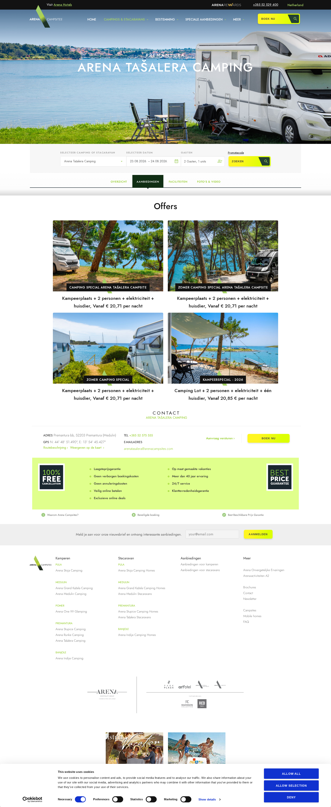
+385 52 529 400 (265, 4)
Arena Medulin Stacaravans (135, 594)
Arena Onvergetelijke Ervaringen (263, 570)
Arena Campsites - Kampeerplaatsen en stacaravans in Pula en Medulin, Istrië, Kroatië (38, 19)
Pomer (60, 606)
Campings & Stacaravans (124, 19)
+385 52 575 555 (141, 435)
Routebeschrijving (54, 447)
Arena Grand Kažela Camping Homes (141, 588)
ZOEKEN (238, 161)
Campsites (249, 610)
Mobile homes (252, 616)
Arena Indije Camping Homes (137, 635)
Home (91, 19)
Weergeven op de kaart (86, 447)
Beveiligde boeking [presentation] (148, 515)
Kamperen (63, 558)
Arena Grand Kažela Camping (74, 588)
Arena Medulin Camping (71, 594)
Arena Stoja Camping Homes (136, 570)
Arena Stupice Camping (71, 629)
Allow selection (291, 785)
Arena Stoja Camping (69, 570)
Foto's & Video (208, 182)
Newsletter (249, 599)
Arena (107, 694)
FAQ (246, 622)
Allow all (291, 773)
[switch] (117, 799)
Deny (291, 797)
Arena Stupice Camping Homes (138, 611)
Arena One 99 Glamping (71, 611)
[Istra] (134, 757)
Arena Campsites (220, 684)
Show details (207, 799)
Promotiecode (236, 153)
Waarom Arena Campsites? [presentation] (63, 515)
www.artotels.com (184, 686)
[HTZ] (196, 757)
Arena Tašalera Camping (80, 161)
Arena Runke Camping (70, 635)
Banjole (61, 652)
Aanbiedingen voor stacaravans (200, 570)
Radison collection (187, 704)
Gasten (187, 152)
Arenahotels (202, 684)
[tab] (75, 514)
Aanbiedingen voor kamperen (199, 564)
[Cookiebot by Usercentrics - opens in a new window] (32, 799)
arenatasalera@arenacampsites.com (148, 448)
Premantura (64, 623)
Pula (59, 564)
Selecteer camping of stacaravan (87, 152)
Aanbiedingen (148, 182)
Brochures (249, 587)
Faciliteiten (178, 182)
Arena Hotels (63, 4)
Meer (237, 19)
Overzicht (119, 182)
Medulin (61, 582)
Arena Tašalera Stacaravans (134, 617)
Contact (248, 593)
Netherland (295, 5)
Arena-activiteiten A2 (256, 576)
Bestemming (165, 19)
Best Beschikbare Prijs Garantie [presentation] (246, 515)
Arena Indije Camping (69, 658)
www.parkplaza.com (169, 684)
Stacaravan (126, 558)
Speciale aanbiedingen (204, 19)
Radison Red (203, 703)
